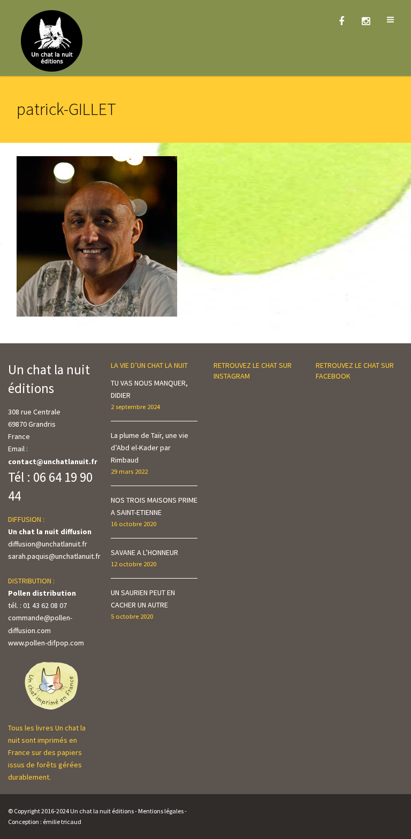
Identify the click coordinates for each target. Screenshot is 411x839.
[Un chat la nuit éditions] (52, 40)
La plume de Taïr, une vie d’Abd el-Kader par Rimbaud (149, 447)
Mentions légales (161, 811)
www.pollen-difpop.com (46, 643)
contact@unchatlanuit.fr (52, 461)
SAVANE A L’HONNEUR (144, 552)
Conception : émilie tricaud (44, 822)
